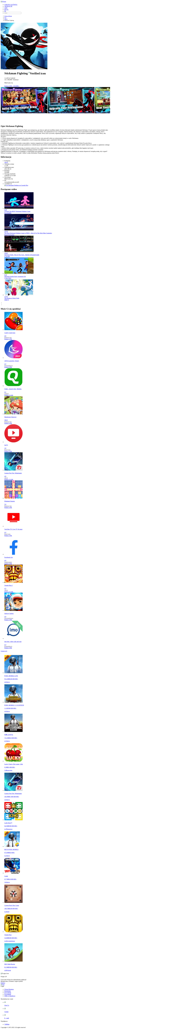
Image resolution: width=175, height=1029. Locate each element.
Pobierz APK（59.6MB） (12, 86)
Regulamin (7, 991)
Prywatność (7, 992)
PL (5, 11)
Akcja (5, 19)
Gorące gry (4, 651)
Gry (5, 17)
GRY (5, 8)
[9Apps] (3, 1)
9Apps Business (9, 989)
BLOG (6, 9)
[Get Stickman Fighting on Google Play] (16, 185)
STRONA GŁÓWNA (10, 4)
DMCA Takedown (9, 996)
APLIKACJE (8, 6)
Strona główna (8, 16)
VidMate (6, 1024)
